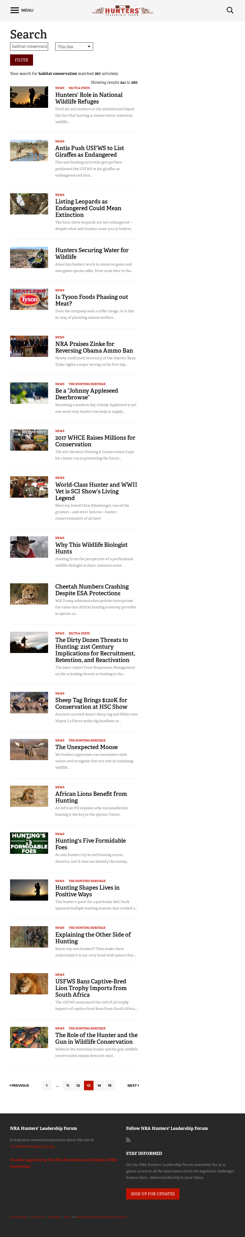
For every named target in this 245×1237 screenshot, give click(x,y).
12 (78, 1085)
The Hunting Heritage (87, 384)
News (59, 88)
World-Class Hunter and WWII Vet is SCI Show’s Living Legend (96, 491)
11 (67, 1085)
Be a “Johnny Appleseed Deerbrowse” (86, 394)
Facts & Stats (79, 88)
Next (133, 1085)
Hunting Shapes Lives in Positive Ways (87, 891)
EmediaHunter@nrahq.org (32, 1146)
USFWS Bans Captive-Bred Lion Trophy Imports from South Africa (91, 988)
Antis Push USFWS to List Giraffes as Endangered (89, 151)
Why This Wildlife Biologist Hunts (91, 548)
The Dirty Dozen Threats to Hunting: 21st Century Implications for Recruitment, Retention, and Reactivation (95, 650)
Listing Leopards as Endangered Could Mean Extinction (88, 208)
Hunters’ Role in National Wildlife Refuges (88, 98)
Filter (21, 60)
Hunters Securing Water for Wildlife (92, 253)
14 (99, 1085)
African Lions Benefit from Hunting (91, 797)
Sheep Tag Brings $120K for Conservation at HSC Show (91, 703)
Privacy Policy (18, 1217)
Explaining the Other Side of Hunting (93, 938)
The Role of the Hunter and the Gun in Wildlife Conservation (96, 1038)
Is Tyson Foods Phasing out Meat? (91, 300)
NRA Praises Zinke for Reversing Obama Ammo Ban (94, 347)
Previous (20, 1085)
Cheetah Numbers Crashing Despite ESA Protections (92, 590)
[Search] (230, 10)
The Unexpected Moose (86, 747)
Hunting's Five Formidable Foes (90, 844)
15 (109, 1085)
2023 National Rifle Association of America (101, 1217)
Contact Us (38, 1217)
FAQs (67, 1217)
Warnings (54, 1217)
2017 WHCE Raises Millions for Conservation (95, 441)
